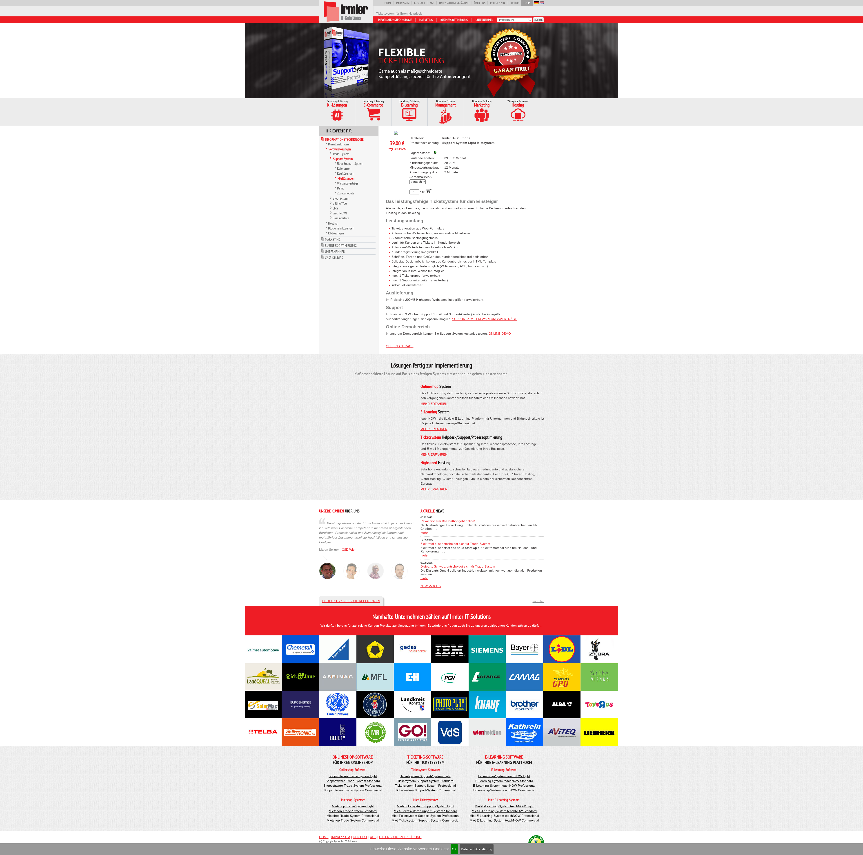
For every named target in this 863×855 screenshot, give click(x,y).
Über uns (479, 3)
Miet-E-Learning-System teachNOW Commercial (504, 820)
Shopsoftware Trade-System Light (353, 776)
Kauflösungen (345, 173)
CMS (335, 208)
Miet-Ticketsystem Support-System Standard (425, 811)
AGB (432, 3)
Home (388, 3)
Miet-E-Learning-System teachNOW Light (504, 806)
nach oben (538, 601)
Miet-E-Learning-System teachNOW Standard (504, 811)
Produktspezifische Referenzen (351, 601)
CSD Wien (349, 549)
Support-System (343, 158)
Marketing (426, 20)
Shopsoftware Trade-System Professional (352, 785)
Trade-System (341, 153)
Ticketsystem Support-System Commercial (425, 790)
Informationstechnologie (395, 20)
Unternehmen (484, 20)
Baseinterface (341, 218)
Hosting (333, 223)
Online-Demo (500, 333)
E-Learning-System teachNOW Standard (504, 781)
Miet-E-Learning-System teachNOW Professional (504, 815)
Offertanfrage (400, 346)
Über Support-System (350, 163)
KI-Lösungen (336, 233)
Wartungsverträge (347, 183)
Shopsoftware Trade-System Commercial (353, 790)
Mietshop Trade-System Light (353, 806)
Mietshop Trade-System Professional (353, 815)
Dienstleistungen (338, 144)
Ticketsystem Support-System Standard (425, 781)
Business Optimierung (454, 20)
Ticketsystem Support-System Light (425, 776)
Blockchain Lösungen (341, 228)
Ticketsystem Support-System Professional (425, 785)
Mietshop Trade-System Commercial (353, 820)
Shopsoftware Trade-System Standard (353, 781)
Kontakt (419, 3)
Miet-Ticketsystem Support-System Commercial (425, 820)
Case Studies (334, 257)
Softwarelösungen (340, 149)
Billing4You (340, 203)
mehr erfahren (433, 403)
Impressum (402, 3)
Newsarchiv (430, 586)
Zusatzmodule (345, 193)
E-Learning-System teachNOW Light (504, 776)
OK (454, 849)
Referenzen (497, 3)
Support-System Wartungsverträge (484, 319)
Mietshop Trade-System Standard (353, 811)
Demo (340, 188)
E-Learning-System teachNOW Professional (504, 785)
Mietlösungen (346, 178)
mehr (424, 532)
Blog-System (340, 198)
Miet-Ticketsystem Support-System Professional (425, 815)
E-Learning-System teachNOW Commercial (504, 790)
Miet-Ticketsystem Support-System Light (425, 806)
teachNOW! (340, 213)
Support (515, 3)
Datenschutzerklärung (476, 849)
